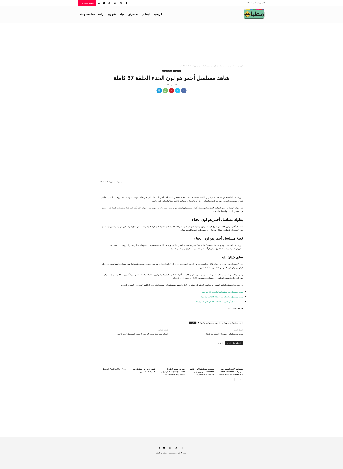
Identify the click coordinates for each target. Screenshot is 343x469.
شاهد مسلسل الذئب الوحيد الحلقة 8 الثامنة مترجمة (222, 297)
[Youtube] (104, 3)
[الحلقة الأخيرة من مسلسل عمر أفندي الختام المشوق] (142, 358)
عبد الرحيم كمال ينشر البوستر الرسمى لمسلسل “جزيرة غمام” (142, 334)
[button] (98, 3)
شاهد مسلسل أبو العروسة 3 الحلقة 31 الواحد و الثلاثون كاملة (218, 301)
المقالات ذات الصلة (234, 343)
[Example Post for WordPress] (113, 358)
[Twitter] (109, 3)
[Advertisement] (171, 43)
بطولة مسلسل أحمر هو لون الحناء (208, 323)
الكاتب (220, 343)
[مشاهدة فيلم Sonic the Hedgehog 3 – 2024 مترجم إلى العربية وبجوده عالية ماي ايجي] (171, 358)
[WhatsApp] (165, 90)
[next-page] (236, 379)
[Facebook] (126, 3)
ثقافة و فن (231, 66)
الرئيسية (240, 66)
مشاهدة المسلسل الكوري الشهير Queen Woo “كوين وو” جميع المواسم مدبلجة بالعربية (201, 371)
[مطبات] (254, 13)
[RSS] (115, 3)
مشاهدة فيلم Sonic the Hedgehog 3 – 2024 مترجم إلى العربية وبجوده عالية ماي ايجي (173, 371)
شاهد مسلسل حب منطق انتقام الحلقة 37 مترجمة (222, 292)
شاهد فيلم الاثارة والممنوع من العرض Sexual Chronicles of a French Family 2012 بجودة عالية (231, 371)
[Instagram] (120, 3)
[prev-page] (240, 379)
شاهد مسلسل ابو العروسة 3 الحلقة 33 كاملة (224, 334)
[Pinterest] (171, 90)
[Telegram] (159, 90)
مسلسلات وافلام (219, 66)
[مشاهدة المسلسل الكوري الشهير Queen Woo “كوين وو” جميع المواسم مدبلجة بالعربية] (201, 358)
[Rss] (159, 448)
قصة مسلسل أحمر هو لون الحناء (231, 323)
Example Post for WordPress (114, 369)
